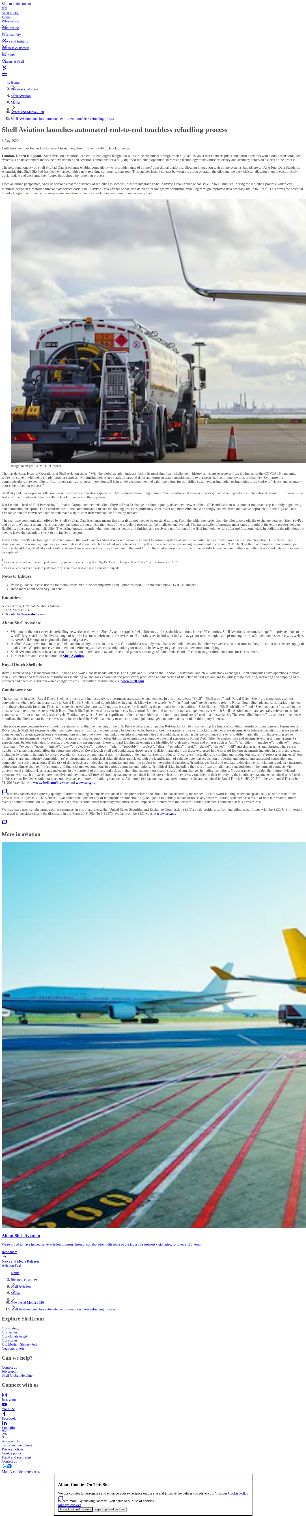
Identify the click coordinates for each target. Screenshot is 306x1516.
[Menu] (153, 74)
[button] (153, 22)
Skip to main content (16, 4)
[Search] (153, 69)
